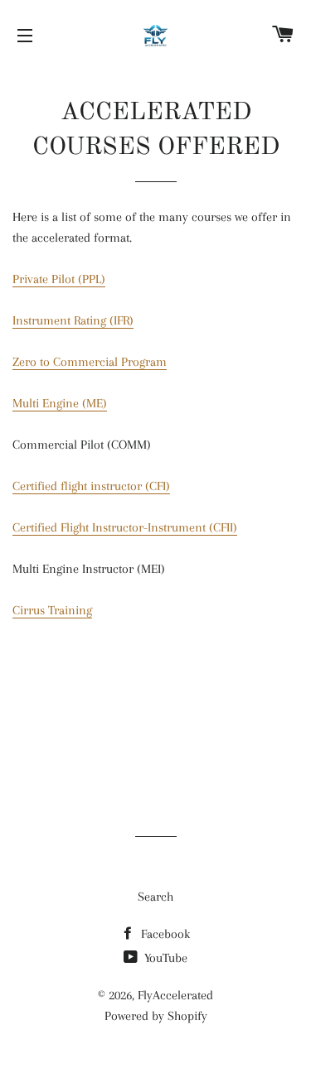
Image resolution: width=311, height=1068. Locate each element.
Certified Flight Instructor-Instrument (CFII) (124, 527)
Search (155, 896)
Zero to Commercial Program (89, 361)
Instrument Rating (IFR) (73, 320)
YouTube (164, 957)
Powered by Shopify (155, 1015)
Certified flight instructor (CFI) (91, 486)
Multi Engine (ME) (59, 403)
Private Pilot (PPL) (58, 279)
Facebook (164, 933)
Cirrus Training (52, 610)
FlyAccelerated (175, 995)
